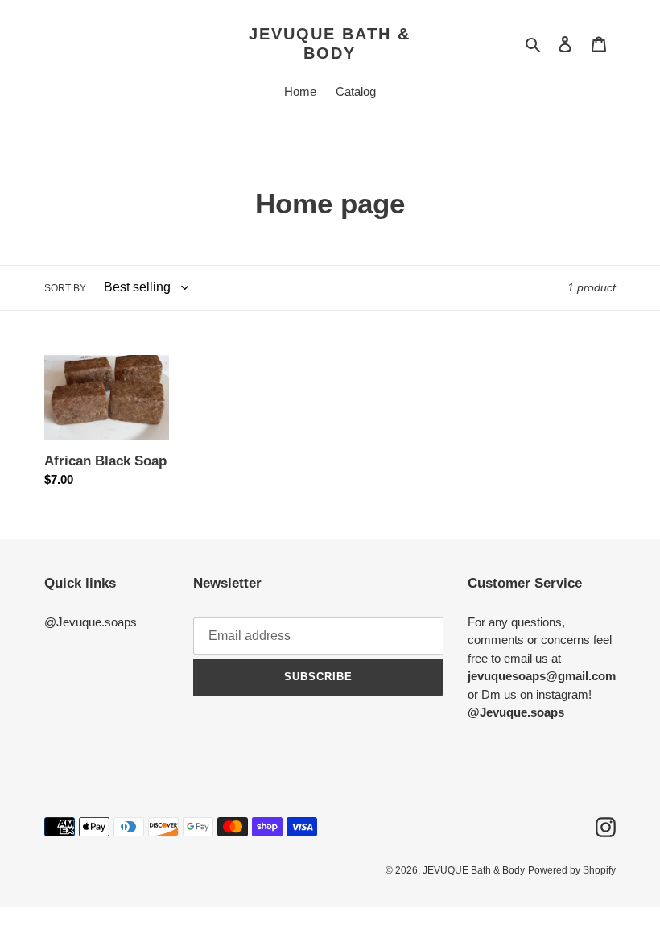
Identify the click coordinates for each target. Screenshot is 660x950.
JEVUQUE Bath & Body (329, 43)
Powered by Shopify (572, 870)
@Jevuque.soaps (90, 622)
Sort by (65, 288)
